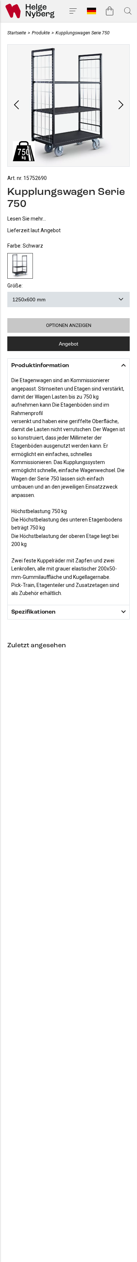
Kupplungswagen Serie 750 (83, 32)
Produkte (41, 32)
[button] (16, 105)
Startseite (16, 32)
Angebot (68, 344)
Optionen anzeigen (68, 325)
